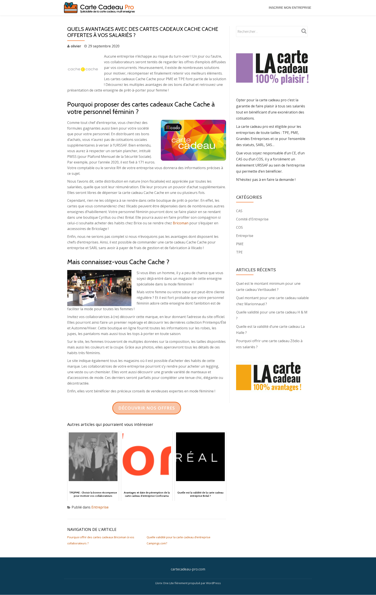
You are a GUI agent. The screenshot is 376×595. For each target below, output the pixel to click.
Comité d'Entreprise (252, 219)
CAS (239, 210)
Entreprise (100, 507)
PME (239, 244)
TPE (239, 252)
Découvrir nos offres (146, 408)
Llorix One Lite (165, 583)
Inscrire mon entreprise (290, 7)
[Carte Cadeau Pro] (100, 7)
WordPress (213, 583)
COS (239, 227)
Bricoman (180, 223)
